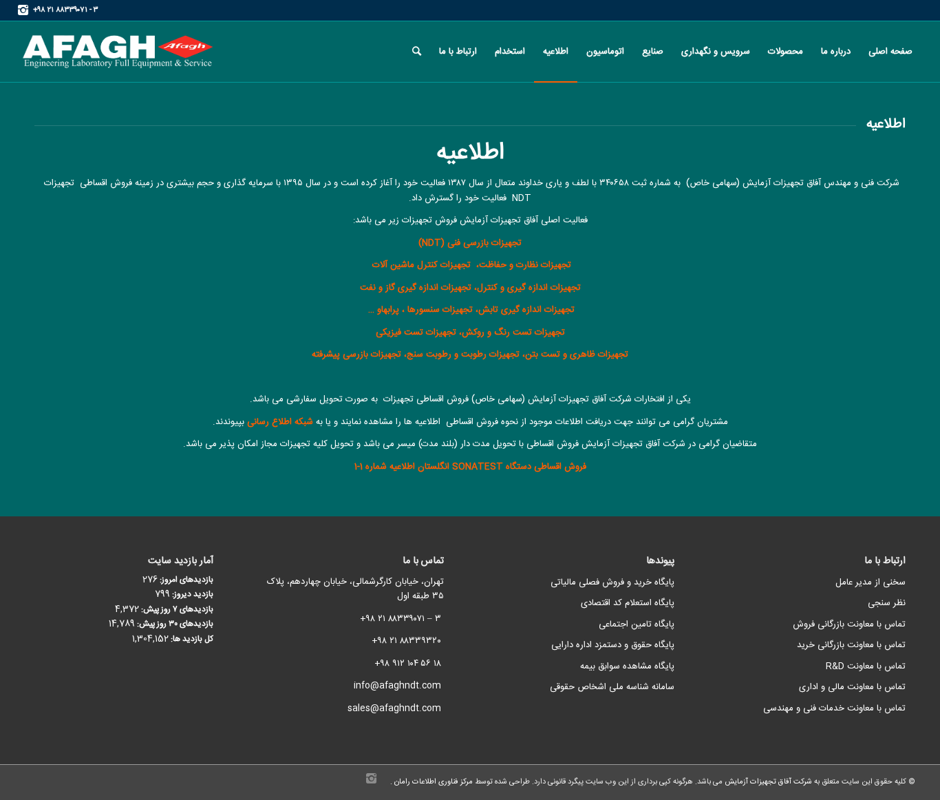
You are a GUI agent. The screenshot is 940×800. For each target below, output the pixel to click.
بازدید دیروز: (191, 594)
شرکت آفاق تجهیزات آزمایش (767, 782)
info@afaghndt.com (397, 685)
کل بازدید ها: (191, 639)
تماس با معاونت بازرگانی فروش (849, 624)
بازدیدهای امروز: (185, 580)
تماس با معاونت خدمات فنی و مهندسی (834, 708)
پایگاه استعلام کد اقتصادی (627, 603)
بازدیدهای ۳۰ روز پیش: (174, 624)
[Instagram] (22, 10)
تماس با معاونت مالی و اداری (852, 687)
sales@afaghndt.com (394, 708)
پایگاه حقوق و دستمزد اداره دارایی (612, 645)
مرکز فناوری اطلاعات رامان (432, 782)
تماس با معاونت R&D (866, 666)
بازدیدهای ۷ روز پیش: (176, 609)
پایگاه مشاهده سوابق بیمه (627, 666)
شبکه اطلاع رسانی (280, 422)
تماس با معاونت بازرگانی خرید (851, 645)
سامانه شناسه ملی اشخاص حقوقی (612, 687)
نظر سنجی (887, 603)
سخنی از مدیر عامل (870, 582)
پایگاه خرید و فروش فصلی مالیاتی (612, 582)
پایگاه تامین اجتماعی (636, 624)
